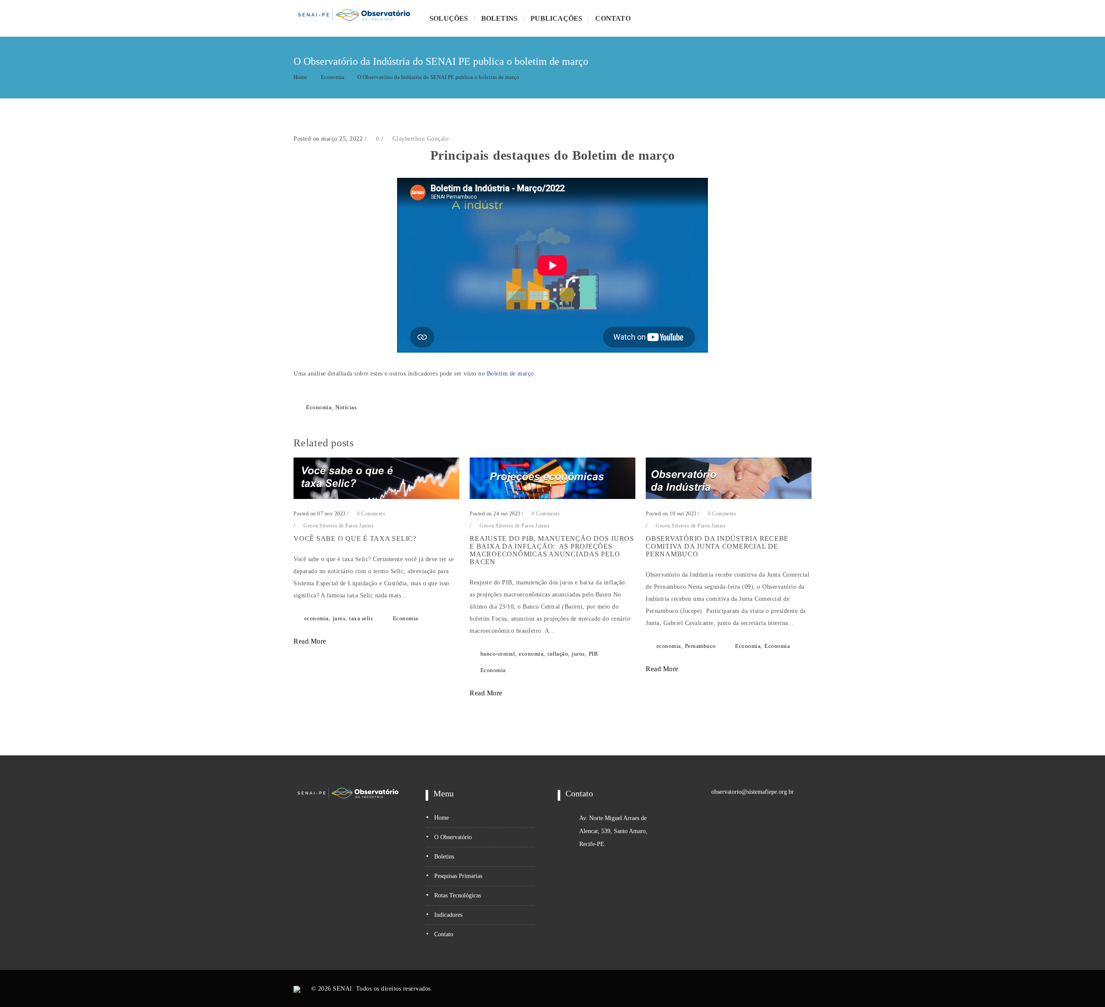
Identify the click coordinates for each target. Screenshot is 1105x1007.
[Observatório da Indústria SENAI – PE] (354, 18)
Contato (612, 18)
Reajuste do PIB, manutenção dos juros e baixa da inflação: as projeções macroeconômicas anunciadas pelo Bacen (552, 550)
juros (339, 618)
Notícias (346, 407)
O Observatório (453, 837)
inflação (557, 653)
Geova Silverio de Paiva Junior (338, 526)
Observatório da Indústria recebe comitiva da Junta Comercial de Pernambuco (717, 546)
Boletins (499, 18)
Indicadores (448, 915)
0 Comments (370, 514)
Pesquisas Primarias (458, 876)
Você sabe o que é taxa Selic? (355, 538)
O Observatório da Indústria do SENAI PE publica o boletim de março (438, 77)
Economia (332, 77)
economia (316, 618)
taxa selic (361, 618)
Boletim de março (510, 373)
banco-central (497, 653)
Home (300, 77)
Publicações (556, 18)
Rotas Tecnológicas (457, 895)
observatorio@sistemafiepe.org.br (752, 792)
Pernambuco (700, 646)
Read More (311, 641)
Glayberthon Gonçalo (420, 139)
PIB (593, 653)
